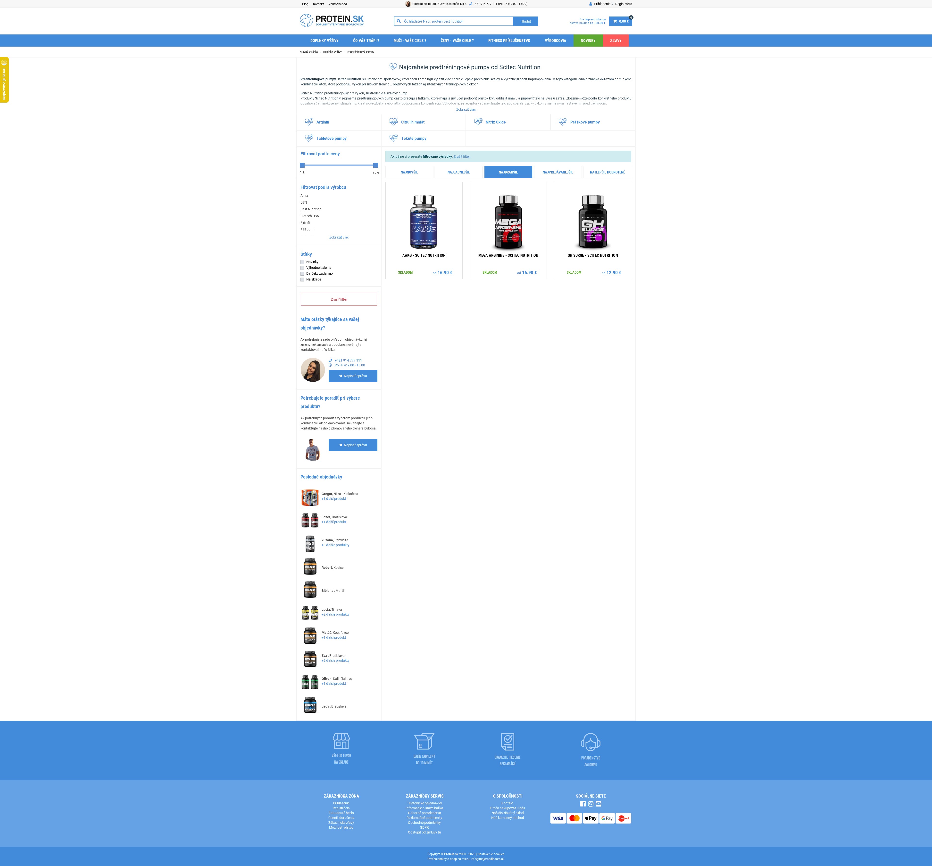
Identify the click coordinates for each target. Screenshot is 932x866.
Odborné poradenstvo (424, 812)
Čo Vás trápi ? (366, 40)
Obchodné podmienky (424, 822)
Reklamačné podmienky (424, 817)
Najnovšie (409, 172)
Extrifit (305, 222)
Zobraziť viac (466, 109)
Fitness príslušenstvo (509, 40)
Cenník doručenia (341, 817)
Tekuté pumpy (413, 138)
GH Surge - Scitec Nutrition (593, 255)
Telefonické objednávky (424, 803)
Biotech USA (309, 216)
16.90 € (445, 272)
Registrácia (623, 3)
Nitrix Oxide (496, 121)
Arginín (322, 121)
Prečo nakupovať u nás (507, 808)
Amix (304, 195)
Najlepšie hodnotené (607, 172)
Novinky (588, 40)
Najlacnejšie (459, 172)
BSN (303, 202)
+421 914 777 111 (485, 4)
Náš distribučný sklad (507, 812)
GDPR (424, 827)
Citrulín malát (412, 121)
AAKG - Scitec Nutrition (424, 255)
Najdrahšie (508, 172)
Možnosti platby (341, 827)
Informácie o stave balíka (424, 808)
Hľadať (526, 21)
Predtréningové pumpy (360, 51)
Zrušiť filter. (462, 156)
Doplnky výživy (324, 40)
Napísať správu (355, 375)
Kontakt (318, 4)
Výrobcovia (555, 40)
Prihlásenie (601, 3)
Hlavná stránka (309, 51)
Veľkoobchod (338, 4)
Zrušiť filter (339, 299)
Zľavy (616, 40)
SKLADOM (405, 272)
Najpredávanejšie (558, 172)
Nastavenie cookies (491, 854)
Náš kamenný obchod (507, 817)
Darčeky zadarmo (319, 273)
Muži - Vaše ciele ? (410, 40)
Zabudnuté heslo (341, 812)
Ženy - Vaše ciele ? (457, 40)
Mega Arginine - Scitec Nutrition (508, 255)
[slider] (302, 165)
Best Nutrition (310, 209)
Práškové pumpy (585, 121)
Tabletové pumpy (331, 138)
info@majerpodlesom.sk (488, 859)
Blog (305, 4)
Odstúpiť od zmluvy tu (424, 832)
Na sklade (313, 279)
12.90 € (614, 272)
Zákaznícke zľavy (341, 822)
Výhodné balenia (318, 267)
